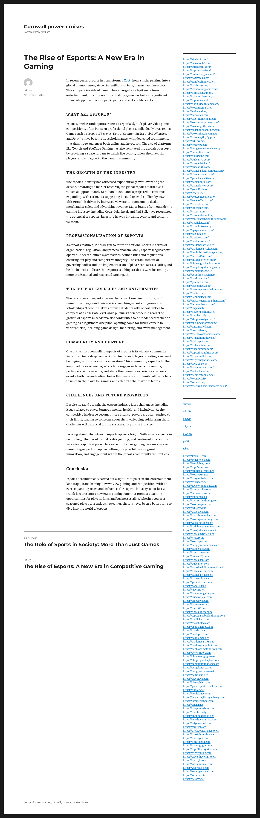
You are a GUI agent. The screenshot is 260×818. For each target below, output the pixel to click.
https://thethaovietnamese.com (201, 730)
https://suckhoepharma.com (199, 719)
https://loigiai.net (193, 704)
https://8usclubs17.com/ (197, 66)
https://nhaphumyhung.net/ (199, 311)
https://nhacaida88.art (196, 560)
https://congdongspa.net (197, 667)
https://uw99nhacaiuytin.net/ (200, 133)
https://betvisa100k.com (197, 652)
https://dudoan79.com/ (196, 159)
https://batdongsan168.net (198, 641)
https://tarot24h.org (194, 727)
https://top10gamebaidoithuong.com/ (204, 219)
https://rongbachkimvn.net (198, 478)
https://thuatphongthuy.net (199, 734)
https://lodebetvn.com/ (196, 204)
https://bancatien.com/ (196, 115)
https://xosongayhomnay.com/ (201, 122)
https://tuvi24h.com (194, 760)
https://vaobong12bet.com (198, 522)
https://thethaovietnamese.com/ (201, 334)
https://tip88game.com (196, 552)
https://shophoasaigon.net (198, 715)
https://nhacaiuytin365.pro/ (199, 137)
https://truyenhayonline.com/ (200, 360)
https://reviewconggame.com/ (200, 89)
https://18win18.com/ (195, 59)
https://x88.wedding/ (195, 111)
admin (28, 90)
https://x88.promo (193, 537)
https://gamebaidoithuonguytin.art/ (203, 170)
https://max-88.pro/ (195, 211)
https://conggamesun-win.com (201, 545)
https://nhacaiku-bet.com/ (198, 174)
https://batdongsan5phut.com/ (201, 248)
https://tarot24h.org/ (195, 330)
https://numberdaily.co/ (196, 315)
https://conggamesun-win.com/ (201, 148)
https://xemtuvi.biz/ (194, 378)
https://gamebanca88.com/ (198, 178)
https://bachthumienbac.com (199, 515)
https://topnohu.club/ (195, 100)
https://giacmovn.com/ (196, 282)
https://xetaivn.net (193, 779)
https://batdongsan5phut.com (200, 645)
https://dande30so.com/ (197, 152)
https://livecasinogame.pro (198, 593)
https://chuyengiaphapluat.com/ (201, 263)
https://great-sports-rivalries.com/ (203, 289)
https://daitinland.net (195, 675)
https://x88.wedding (194, 508)
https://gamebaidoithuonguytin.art (203, 567)
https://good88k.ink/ (195, 189)
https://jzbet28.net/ (194, 193)
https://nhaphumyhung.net (199, 708)
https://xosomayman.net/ (198, 107)
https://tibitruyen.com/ (196, 341)
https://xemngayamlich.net (198, 771)
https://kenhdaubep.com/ (197, 297)
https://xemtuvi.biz (194, 775)
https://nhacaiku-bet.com (198, 571)
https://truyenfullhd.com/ (198, 356)
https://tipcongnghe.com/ (198, 348)
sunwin (187, 404)
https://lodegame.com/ (196, 207)
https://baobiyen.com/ (196, 237)
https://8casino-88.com (196, 459)
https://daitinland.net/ (196, 278)
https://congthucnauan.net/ (199, 274)
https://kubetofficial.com (197, 597)
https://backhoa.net (194, 630)
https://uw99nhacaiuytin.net (199, 530)
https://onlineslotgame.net (198, 470)
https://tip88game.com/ (196, 155)
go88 (186, 441)
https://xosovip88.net (195, 474)
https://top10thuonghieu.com (200, 749)
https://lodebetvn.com (196, 600)
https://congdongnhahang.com (201, 663)
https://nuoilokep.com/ (196, 222)
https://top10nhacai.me (196, 467)
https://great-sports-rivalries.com (203, 686)
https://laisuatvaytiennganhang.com (204, 697)
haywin (187, 418)
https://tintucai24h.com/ (197, 345)
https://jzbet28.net (193, 589)
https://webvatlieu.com (196, 767)
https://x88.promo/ (194, 141)
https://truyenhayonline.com (199, 756)
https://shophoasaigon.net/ (199, 319)
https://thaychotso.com (196, 623)
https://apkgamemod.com (198, 626)
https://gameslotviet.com (197, 582)
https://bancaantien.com (197, 493)
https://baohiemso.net (196, 637)
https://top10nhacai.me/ (197, 70)
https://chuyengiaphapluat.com (201, 660)
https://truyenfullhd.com (197, 753)
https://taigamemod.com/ (198, 326)
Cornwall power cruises (54, 27)
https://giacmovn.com (196, 678)
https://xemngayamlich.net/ (199, 374)
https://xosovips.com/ (196, 144)
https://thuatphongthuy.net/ (199, 337)
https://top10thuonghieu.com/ (200, 352)
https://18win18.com (195, 456)
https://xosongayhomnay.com (200, 519)
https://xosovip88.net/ (196, 78)
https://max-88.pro (194, 608)
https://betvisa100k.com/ (197, 256)
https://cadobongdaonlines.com (201, 526)
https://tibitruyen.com (196, 738)
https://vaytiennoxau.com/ (198, 367)
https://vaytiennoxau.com (198, 764)
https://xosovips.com (195, 541)
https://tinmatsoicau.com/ (198, 92)
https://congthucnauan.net (198, 671)
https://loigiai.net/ (193, 308)
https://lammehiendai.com (198, 701)
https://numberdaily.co (196, 712)
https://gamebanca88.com (198, 574)
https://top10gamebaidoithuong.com (204, 615)
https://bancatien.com (196, 511)
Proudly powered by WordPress (70, 802)
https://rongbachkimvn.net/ (199, 81)
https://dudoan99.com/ (196, 167)
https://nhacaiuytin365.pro (198, 534)
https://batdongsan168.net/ (199, 245)
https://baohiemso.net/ (196, 241)
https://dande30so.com (196, 548)
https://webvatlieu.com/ (196, 371)
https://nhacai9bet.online (197, 612)
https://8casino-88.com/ (197, 63)
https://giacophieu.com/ (197, 285)
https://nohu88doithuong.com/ (201, 104)
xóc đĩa (187, 411)
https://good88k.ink (194, 586)
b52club (187, 433)
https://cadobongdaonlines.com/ (202, 130)
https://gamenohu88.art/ (197, 181)
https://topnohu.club (195, 496)
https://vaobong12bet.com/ (198, 126)
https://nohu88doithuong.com (200, 500)
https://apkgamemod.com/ (198, 230)
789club (187, 426)
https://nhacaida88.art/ (196, 163)
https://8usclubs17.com (196, 463)
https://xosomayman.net (197, 504)
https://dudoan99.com (196, 563)
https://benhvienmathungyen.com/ (203, 252)
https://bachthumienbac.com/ (200, 118)
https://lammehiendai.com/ (199, 304)
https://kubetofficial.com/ (198, 200)
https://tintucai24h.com (196, 741)
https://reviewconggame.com (200, 485)
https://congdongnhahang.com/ (201, 267)
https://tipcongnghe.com (197, 745)
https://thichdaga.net (195, 482)
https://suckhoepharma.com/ (200, 323)
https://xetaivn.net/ (194, 382)
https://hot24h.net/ (194, 293)
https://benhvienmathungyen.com (203, 649)
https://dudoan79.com (196, 556)
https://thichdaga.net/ (196, 85)
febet (186, 448)
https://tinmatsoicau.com (197, 489)
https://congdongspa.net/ (198, 271)
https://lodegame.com (195, 604)
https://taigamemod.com (197, 723)
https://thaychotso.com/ (197, 226)
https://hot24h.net (193, 689)
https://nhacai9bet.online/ (198, 215)
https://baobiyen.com (195, 634)
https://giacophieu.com (196, 682)
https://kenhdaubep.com (197, 693)
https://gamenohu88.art (197, 578)
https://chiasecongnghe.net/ (199, 259)
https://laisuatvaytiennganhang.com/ (204, 300)
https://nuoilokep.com (196, 619)
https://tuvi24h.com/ (195, 363)
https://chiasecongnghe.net (199, 656)
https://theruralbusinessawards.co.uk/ (205, 386)
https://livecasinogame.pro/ (199, 196)
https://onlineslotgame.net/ (199, 74)
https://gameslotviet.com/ (198, 185)
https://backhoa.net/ (195, 233)
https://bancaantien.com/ (197, 96)
